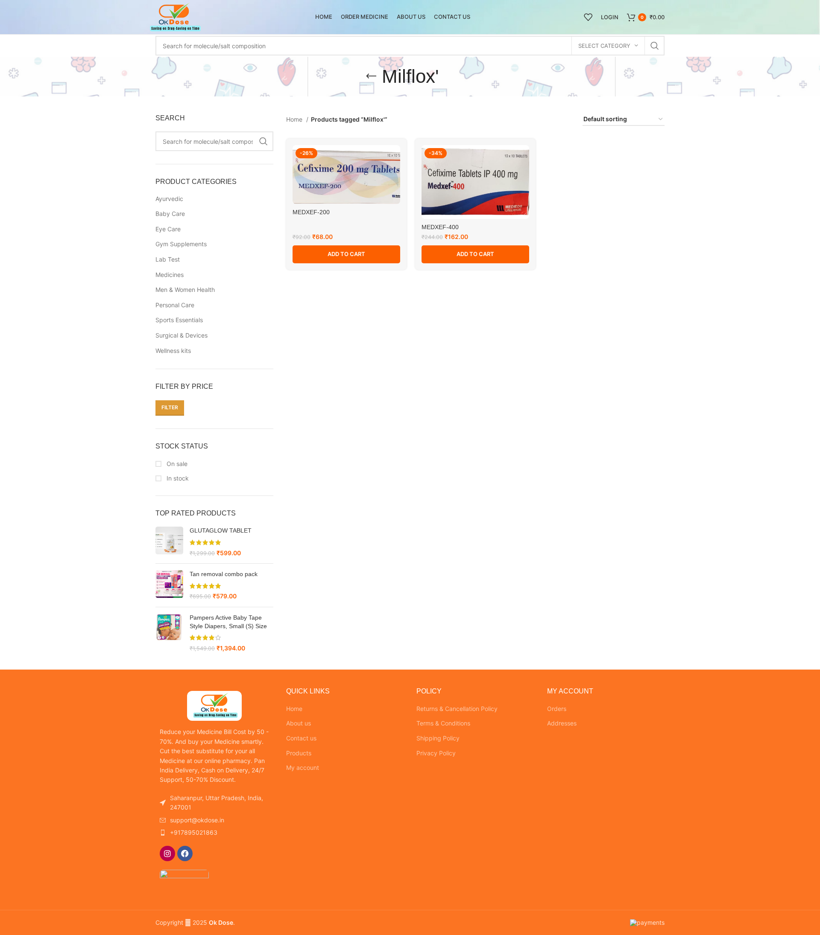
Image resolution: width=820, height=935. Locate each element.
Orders (556, 708)
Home (295, 119)
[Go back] (371, 76)
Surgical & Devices (181, 335)
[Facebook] (185, 853)
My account (302, 767)
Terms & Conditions (443, 723)
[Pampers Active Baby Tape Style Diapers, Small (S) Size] (169, 633)
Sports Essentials (179, 319)
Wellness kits (173, 350)
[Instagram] (167, 853)
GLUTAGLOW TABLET (221, 530)
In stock (177, 478)
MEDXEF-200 (311, 212)
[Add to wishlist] (393, 159)
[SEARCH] (655, 45)
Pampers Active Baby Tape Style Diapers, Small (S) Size (228, 621)
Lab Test (167, 259)
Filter (169, 407)
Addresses (562, 723)
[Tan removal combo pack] (169, 585)
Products (298, 753)
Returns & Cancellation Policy (457, 708)
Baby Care (170, 213)
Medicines (169, 274)
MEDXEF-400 (440, 227)
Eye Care (168, 229)
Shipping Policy (438, 738)
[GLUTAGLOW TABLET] (169, 542)
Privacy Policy (436, 753)
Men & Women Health (185, 289)
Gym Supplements (181, 244)
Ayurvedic (169, 198)
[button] (346, 254)
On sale (176, 463)
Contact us (301, 738)
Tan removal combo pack (224, 574)
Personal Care (174, 305)
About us (298, 723)
